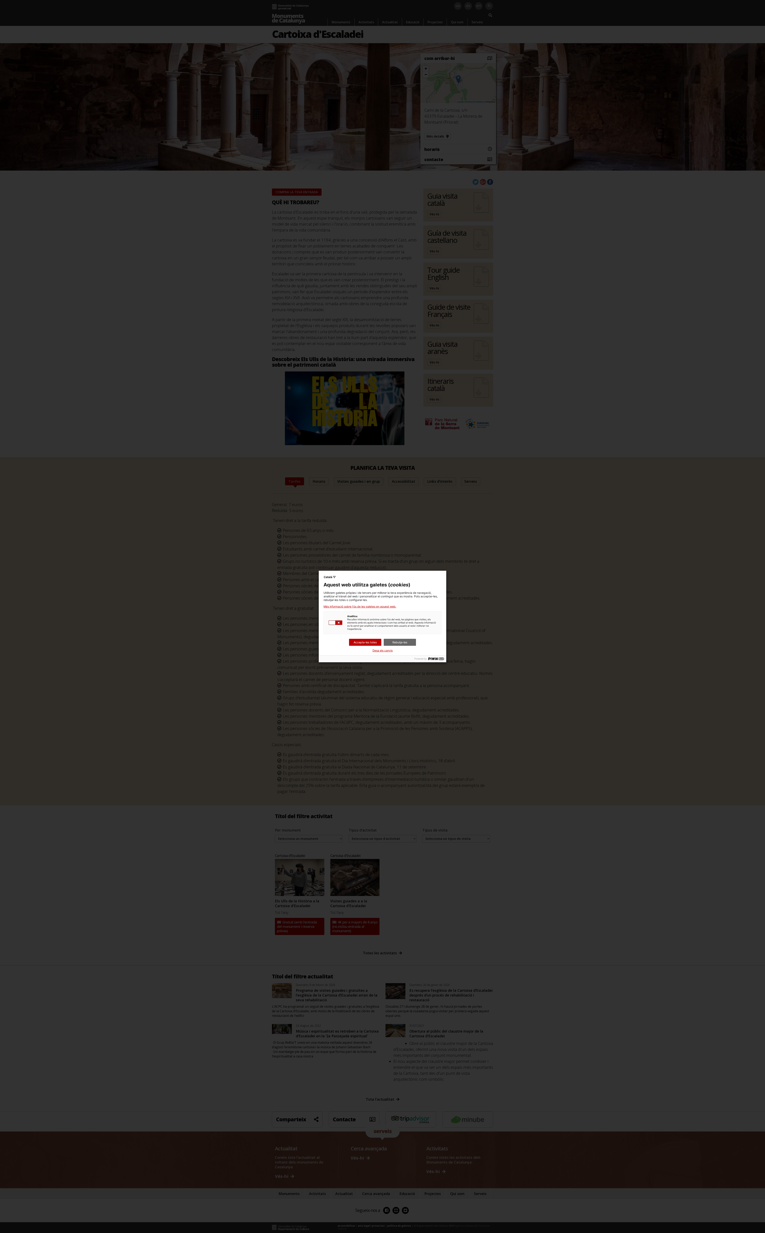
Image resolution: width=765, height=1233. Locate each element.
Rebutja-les (399, 642)
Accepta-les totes (365, 642)
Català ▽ (330, 577)
